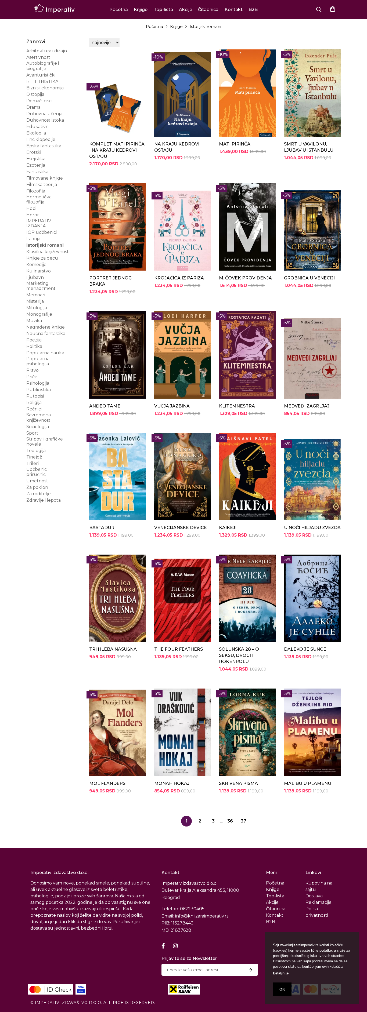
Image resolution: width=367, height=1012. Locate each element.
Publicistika (38, 389)
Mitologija (36, 307)
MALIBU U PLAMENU (307, 783)
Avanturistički (40, 75)
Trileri (32, 463)
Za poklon (37, 487)
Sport (32, 433)
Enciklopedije (40, 139)
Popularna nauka (45, 352)
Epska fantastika (43, 145)
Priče (31, 376)
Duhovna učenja (44, 113)
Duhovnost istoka (45, 120)
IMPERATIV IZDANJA (38, 223)
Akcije (185, 9)
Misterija (35, 301)
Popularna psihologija (37, 361)
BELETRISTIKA (42, 81)
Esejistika (35, 158)
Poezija (34, 340)
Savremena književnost (38, 417)
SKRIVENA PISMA (238, 783)
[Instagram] (175, 946)
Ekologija (36, 133)
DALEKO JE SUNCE (305, 649)
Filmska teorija (41, 184)
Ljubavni (35, 277)
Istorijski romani (205, 26)
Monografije (39, 314)
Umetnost (37, 480)
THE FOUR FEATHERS (178, 649)
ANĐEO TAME (104, 406)
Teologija (36, 450)
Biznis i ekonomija (45, 87)
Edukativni (37, 126)
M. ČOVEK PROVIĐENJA (245, 278)
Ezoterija (35, 165)
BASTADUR (101, 527)
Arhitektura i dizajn (46, 50)
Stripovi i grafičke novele (44, 441)
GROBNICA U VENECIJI (309, 278)
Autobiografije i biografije (42, 66)
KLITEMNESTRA (237, 406)
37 (243, 821)
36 (230, 821)
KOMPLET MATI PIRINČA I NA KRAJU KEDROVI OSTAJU (117, 150)
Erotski (33, 152)
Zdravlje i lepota (43, 500)
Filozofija (35, 191)
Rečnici (34, 409)
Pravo (32, 370)
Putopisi (35, 396)
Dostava (314, 895)
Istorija (33, 238)
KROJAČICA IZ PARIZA (179, 278)
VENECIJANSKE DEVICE (180, 527)
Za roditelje (38, 493)
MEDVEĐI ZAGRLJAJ (306, 406)
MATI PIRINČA (234, 144)
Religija (34, 402)
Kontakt (234, 9)
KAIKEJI (227, 527)
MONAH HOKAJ (171, 783)
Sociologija (37, 426)
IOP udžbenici (41, 232)
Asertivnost (38, 57)
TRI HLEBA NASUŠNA (113, 649)
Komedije (36, 264)
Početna (118, 9)
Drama (33, 107)
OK (282, 989)
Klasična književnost (47, 251)
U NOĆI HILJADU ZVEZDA (312, 527)
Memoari (35, 294)
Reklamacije (318, 902)
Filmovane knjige (44, 178)
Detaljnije (281, 973)
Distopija (35, 94)
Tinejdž (34, 457)
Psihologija (37, 383)
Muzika (34, 320)
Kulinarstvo (38, 271)
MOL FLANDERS (107, 783)
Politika (34, 346)
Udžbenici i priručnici (37, 472)
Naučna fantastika (45, 333)
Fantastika (37, 171)
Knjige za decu (42, 258)
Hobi (31, 208)
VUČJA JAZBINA (172, 406)
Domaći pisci (39, 100)
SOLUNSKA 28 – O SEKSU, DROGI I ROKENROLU (239, 655)
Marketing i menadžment (41, 286)
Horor (32, 214)
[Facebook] (163, 946)
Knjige (140, 9)
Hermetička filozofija (39, 199)
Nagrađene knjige (45, 327)
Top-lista (163, 9)
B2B (253, 9)
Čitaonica (208, 9)
